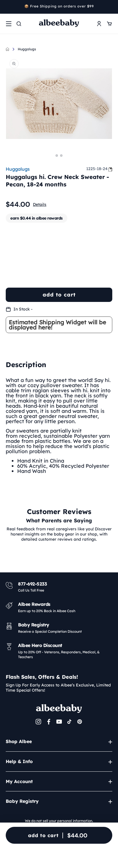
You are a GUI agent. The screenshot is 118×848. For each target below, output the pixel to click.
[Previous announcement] (7, 7)
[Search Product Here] (19, 24)
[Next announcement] (110, 7)
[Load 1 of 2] (56, 155)
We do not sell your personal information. (59, 821)
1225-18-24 (97, 168)
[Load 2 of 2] (61, 155)
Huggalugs (27, 49)
